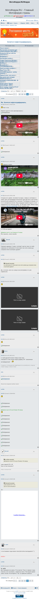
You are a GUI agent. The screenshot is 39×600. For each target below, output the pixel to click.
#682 (2, 281)
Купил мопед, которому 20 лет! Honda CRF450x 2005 (9, 87)
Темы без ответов (4, 25)
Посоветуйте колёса (6, 58)
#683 (2, 339)
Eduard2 (8, 239)
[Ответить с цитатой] (34, 99)
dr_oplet (6, 544)
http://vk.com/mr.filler (12, 206)
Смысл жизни (4, 48)
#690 (2, 566)
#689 (2, 548)
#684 (2, 355)
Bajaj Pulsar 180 (4, 70)
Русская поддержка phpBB (19, 592)
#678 (2, 161)
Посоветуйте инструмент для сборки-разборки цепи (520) (8, 50)
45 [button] (24, 94)
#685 (2, 376)
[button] (14, 94)
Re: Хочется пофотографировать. (13, 102)
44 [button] (22, 94)
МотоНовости (29, 16)
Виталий (6, 451)
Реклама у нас (9, 16)
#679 (2, 195)
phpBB (16, 591)
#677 (2, 145)
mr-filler (2, 98)
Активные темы (13, 25)
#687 (2, 455)
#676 (2, 104)
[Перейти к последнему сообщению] (9, 48)
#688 (2, 479)
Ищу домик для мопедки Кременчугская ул (7, 77)
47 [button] (30, 94)
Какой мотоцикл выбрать (7, 68)
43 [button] (19, 94)
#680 (2, 243)
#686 (2, 393)
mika (2, 372)
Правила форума (19, 16)
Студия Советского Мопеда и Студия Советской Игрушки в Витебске (8, 62)
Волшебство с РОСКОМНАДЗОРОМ (6, 65)
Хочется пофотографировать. (19, 42)
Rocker (6, 351)
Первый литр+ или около (7, 75)
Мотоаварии (19, 17)
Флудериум (3, 56)
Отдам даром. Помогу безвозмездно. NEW (6, 84)
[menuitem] (5, 20)
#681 (2, 259)
